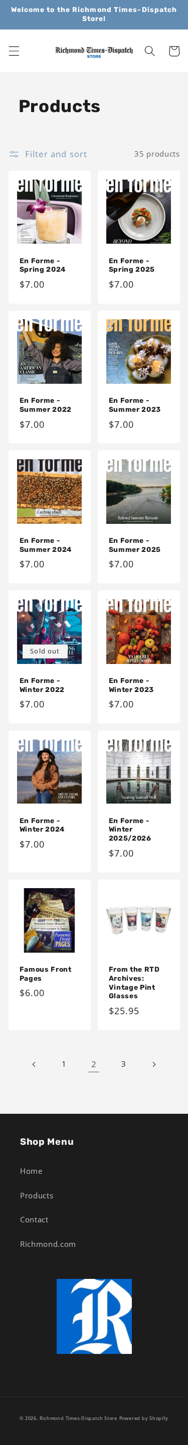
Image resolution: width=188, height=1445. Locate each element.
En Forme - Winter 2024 (42, 825)
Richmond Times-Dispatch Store (78, 1418)
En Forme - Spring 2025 (132, 265)
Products (36, 1195)
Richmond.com (48, 1244)
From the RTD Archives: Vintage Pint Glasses (134, 982)
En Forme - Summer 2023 (135, 404)
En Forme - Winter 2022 (42, 684)
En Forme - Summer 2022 (46, 404)
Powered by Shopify (143, 1418)
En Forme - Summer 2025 (135, 544)
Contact (34, 1219)
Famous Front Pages (46, 973)
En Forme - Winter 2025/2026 (130, 830)
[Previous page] (35, 1064)
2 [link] (94, 1064)
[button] (14, 51)
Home (31, 1171)
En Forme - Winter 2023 (131, 684)
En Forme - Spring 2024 (43, 265)
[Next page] (153, 1064)
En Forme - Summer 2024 (46, 544)
